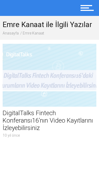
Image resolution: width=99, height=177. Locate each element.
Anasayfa (11, 33)
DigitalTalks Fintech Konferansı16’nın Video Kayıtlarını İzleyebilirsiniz (48, 120)
